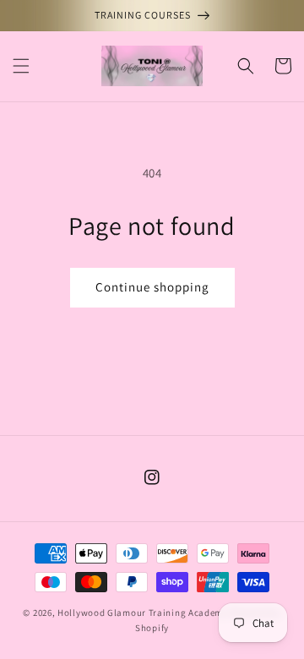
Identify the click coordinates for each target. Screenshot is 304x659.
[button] (21, 65)
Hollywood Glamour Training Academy (142, 612)
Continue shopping (152, 287)
